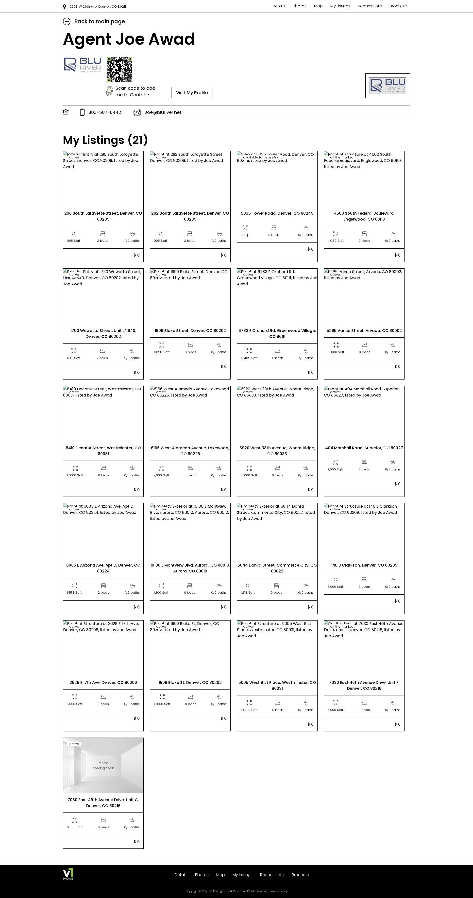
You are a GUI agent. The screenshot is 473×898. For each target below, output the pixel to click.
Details (278, 6)
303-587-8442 (104, 112)
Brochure (398, 6)
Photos (299, 6)
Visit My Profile (192, 92)
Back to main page (99, 21)
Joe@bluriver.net (163, 112)
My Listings (340, 6)
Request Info (370, 6)
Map (318, 6)
